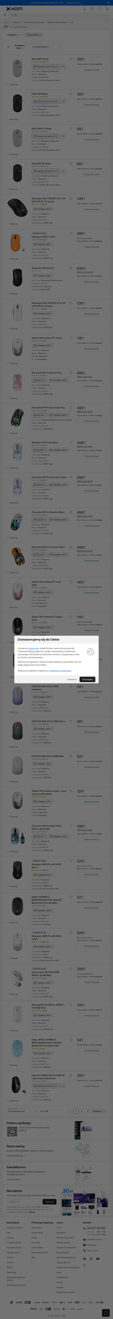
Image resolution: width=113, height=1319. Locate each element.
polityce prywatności (60, 670)
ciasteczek (33, 648)
